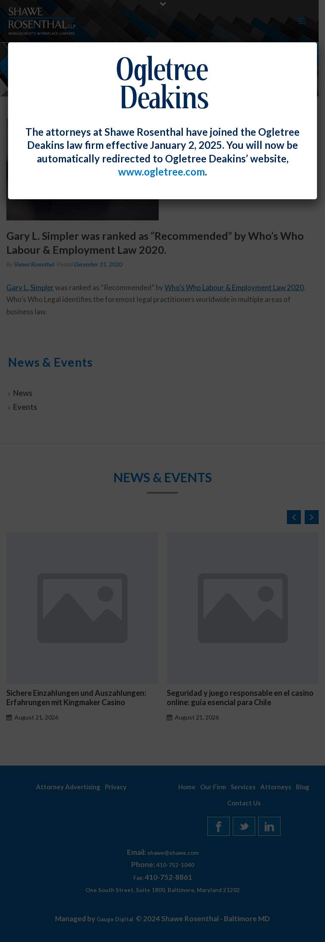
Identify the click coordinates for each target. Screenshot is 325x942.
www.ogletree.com (161, 172)
